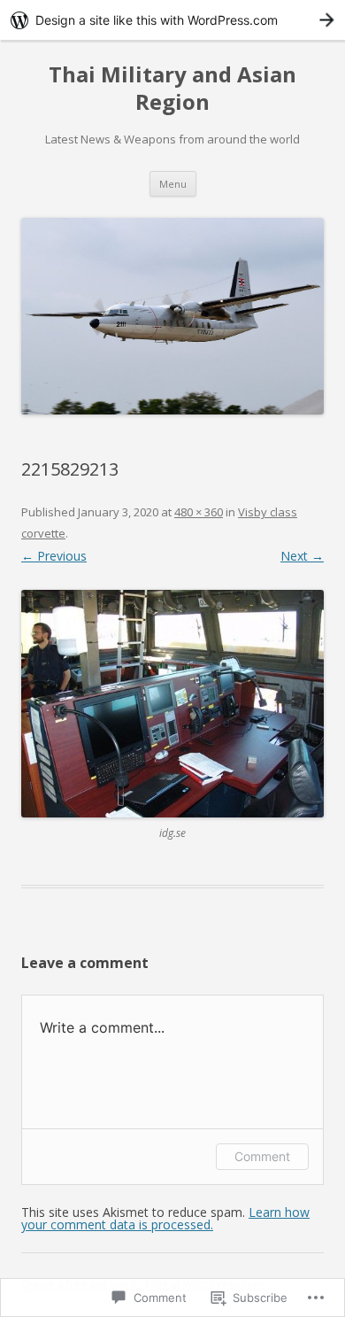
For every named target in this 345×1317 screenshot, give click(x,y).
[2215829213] (172, 703)
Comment (262, 1156)
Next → (302, 555)
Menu (173, 183)
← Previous (54, 555)
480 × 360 (198, 512)
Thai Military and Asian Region (172, 88)
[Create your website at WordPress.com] (172, 20)
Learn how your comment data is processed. (165, 1218)
